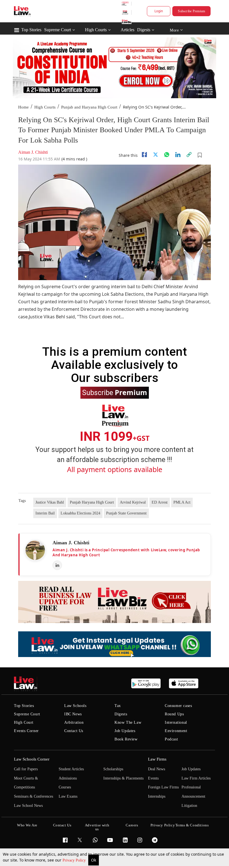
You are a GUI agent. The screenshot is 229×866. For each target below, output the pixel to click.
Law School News (28, 806)
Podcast (171, 739)
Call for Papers (26, 769)
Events (153, 778)
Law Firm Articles (196, 778)
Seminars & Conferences (33, 796)
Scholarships (113, 769)
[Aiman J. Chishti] (35, 550)
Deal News (156, 769)
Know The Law (128, 722)
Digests (143, 29)
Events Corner (26, 731)
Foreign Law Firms (163, 787)
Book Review (126, 739)
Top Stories (31, 29)
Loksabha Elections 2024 (80, 513)
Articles (127, 29)
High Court (24, 722)
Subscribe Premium (191, 11)
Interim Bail (45, 513)
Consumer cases (178, 706)
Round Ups (174, 714)
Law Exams (68, 796)
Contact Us (73, 731)
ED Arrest (160, 502)
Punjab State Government (126, 513)
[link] (189, 154)
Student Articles (71, 769)
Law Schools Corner (31, 759)
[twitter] (155, 154)
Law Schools (75, 706)
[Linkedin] (177, 154)
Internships (156, 796)
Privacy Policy (75, 860)
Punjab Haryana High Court (92, 502)
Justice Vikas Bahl (49, 502)
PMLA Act (181, 502)
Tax (118, 706)
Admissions (68, 778)
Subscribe (114, 392)
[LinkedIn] (57, 565)
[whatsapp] (166, 154)
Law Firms (157, 759)
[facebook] (144, 154)
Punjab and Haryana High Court (89, 107)
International (176, 722)
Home (23, 107)
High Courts (96, 29)
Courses (65, 787)
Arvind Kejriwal (133, 502)
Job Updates (125, 731)
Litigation (189, 806)
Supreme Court (57, 29)
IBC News (73, 714)
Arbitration (74, 722)
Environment (176, 731)
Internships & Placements (123, 778)
